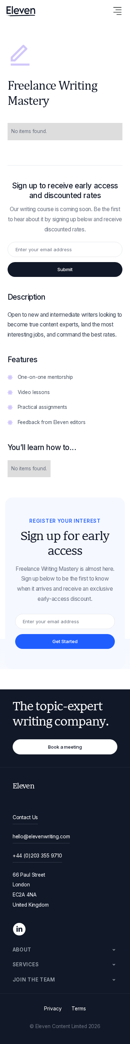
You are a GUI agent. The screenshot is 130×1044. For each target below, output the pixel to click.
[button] (65, 950)
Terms (79, 1008)
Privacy (52, 1008)
